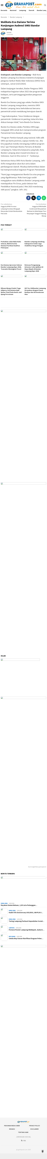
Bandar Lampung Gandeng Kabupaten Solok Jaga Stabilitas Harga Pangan (34, 244)
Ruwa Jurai (4, 903)
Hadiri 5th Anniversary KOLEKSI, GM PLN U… (26, 913)
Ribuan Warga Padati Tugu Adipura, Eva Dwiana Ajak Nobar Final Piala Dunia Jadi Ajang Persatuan (11, 291)
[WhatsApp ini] (44, 198)
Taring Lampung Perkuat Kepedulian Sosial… (26, 921)
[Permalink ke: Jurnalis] (3, 33)
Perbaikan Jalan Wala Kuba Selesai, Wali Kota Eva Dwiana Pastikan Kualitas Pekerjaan (11, 245)
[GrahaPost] (23, 5)
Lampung (12, 928)
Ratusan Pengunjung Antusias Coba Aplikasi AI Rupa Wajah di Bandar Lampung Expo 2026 (34, 268)
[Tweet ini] (33, 198)
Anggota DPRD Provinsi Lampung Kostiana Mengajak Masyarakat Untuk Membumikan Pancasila (11, 209)
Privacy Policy (34, 1126)
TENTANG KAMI (23, 1132)
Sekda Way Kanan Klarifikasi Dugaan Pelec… (26, 938)
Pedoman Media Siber (12, 1126)
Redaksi (12, 1129)
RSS (24, 1141)
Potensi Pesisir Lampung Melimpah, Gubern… (26, 930)
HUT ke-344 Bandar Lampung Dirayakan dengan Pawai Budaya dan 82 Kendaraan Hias (35, 291)
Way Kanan (12, 936)
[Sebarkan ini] (28, 198)
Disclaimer (34, 1129)
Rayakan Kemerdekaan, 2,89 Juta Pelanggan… (19, 905)
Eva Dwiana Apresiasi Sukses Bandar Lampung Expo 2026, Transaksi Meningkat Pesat (11, 267)
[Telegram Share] (38, 198)
